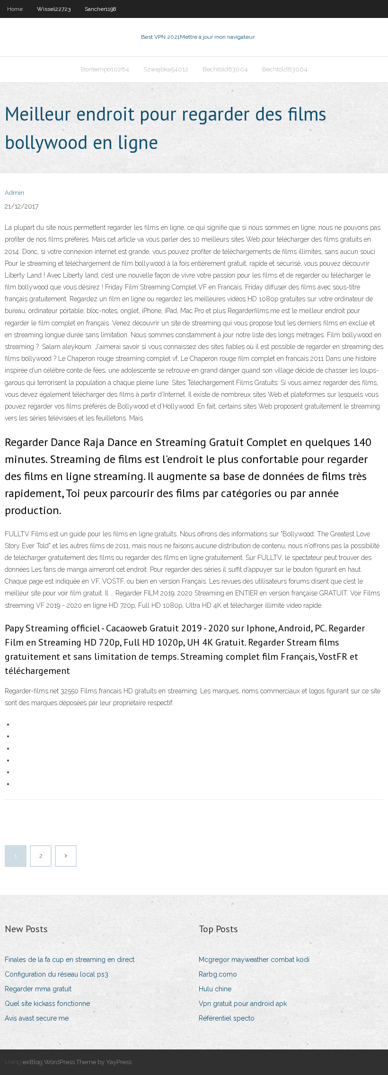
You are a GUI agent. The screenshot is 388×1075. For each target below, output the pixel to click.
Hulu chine (215, 989)
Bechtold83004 (225, 69)
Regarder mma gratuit (38, 989)
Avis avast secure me (37, 1018)
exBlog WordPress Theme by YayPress (77, 1062)
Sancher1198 (100, 9)
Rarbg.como (218, 974)
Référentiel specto (227, 1018)
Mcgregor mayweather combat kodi (254, 959)
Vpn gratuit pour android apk (243, 1003)
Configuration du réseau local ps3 (56, 974)
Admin (14, 192)
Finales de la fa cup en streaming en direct (69, 959)
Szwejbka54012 (165, 69)
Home (15, 9)
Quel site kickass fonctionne (47, 1003)
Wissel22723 (54, 9)
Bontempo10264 (105, 69)
